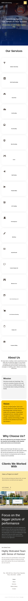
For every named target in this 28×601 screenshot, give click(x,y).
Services (14, 584)
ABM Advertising (6, 2)
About (14, 581)
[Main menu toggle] (25, 2)
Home (14, 579)
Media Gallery (14, 586)
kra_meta (21, 597)
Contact (14, 588)
